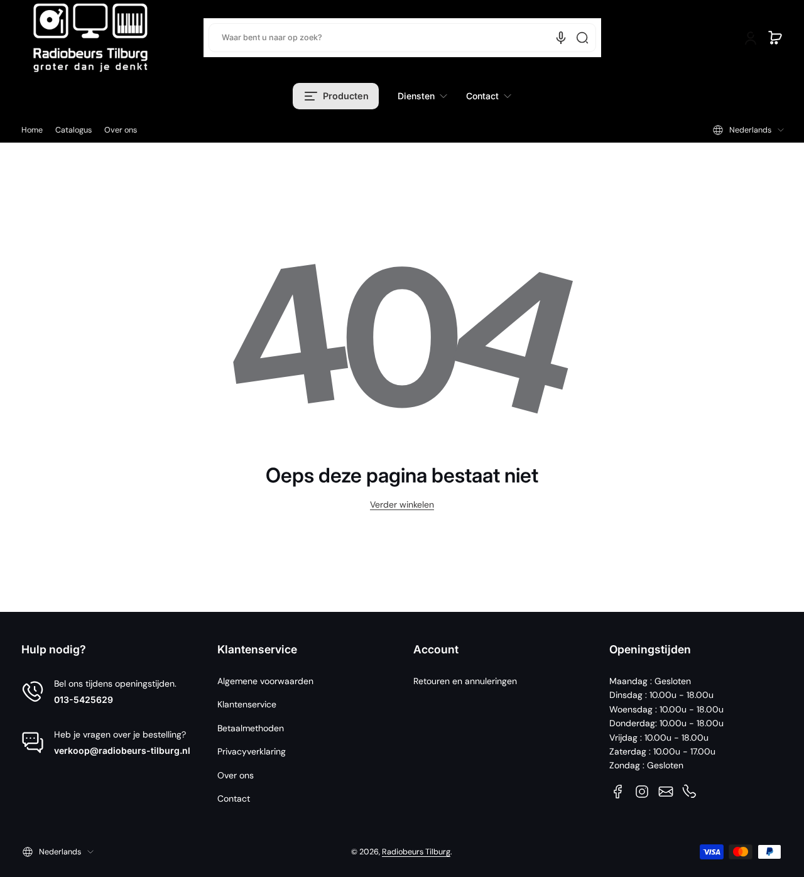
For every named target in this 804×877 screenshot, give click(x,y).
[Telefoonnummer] (689, 791)
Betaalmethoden (250, 728)
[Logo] (90, 37)
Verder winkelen (402, 504)
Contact (233, 798)
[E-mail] (665, 791)
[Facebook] (618, 791)
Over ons (120, 130)
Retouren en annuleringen (465, 681)
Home (32, 130)
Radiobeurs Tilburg (416, 852)
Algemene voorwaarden (265, 681)
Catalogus (73, 130)
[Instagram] (641, 791)
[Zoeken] (582, 38)
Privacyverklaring (251, 751)
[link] (422, 96)
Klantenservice (246, 704)
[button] (775, 37)
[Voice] (561, 38)
